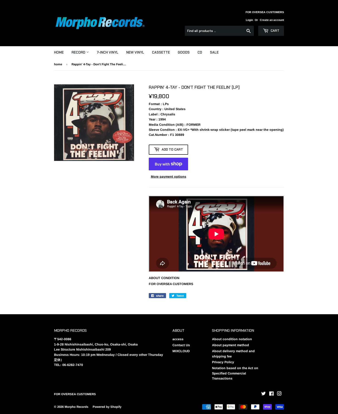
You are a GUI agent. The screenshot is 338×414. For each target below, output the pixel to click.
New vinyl (135, 52)
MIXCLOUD (181, 351)
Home (59, 52)
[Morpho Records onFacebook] (271, 394)
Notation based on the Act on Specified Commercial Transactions (235, 373)
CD (200, 52)
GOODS (184, 52)
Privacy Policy (223, 362)
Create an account (272, 20)
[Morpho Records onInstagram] (279, 394)
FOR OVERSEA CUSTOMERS (171, 284)
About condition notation (232, 339)
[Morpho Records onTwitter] (263, 394)
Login (249, 20)
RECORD (79, 52)
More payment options (168, 176)
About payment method (230, 345)
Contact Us (181, 345)
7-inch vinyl (107, 52)
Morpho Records (76, 406)
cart (274, 31)
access (177, 339)
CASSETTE (161, 52)
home (58, 64)
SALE (214, 52)
